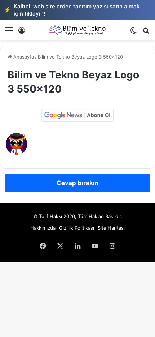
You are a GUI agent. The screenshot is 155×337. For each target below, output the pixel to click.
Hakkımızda (43, 228)
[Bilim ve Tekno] (77, 30)
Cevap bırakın (78, 183)
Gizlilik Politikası (76, 228)
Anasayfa (23, 57)
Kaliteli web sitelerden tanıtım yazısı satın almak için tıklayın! (72, 10)
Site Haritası (111, 228)
